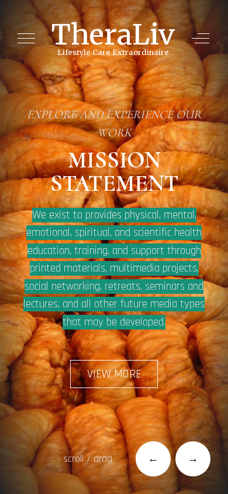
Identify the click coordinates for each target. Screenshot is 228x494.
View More (114, 374)
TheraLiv (113, 34)
